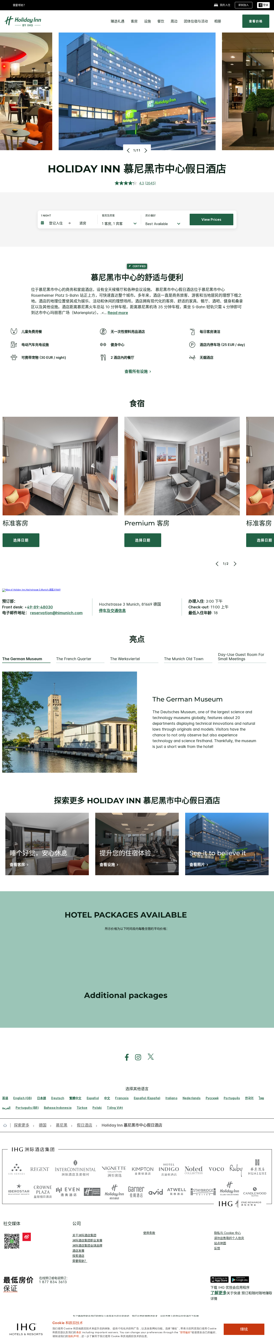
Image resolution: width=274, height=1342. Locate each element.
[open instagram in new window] (136, 1057)
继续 (244, 1329)
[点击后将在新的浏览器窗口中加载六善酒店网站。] (16, 1168)
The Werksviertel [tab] (125, 659)
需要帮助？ (79, 1261)
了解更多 (218, 1292)
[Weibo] (26, 1237)
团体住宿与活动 (196, 21)
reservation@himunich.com (56, 613)
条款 (79, 1332)
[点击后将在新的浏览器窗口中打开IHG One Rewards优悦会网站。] (240, 1204)
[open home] (6, 1125)
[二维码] (11, 1241)
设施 (147, 21)
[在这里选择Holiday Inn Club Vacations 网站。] (229, 1190)
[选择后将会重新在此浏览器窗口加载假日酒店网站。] (114, 1190)
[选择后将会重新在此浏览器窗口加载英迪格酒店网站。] (169, 1168)
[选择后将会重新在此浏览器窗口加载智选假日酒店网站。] (92, 1190)
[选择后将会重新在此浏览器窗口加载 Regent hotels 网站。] (39, 1168)
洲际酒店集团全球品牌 (87, 1245)
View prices (211, 219)
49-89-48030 (40, 607)
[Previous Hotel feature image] (128, 150)
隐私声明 (73, 1336)
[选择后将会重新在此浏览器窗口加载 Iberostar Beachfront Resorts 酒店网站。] (18, 1190)
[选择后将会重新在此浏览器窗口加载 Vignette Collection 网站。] (114, 1167)
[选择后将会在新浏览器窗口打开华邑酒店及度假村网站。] (257, 1168)
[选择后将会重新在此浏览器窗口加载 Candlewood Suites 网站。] (254, 1190)
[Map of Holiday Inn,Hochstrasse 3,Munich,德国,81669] (31, 589)
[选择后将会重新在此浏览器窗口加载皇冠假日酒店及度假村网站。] (43, 1190)
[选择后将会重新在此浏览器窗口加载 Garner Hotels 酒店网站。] (136, 1190)
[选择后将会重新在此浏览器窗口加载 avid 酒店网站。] (156, 1190)
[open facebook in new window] (124, 1057)
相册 (217, 21)
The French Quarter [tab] (73, 659)
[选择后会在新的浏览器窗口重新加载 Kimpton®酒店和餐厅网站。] (142, 1168)
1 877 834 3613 (53, 1282)
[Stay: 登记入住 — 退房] (67, 223)
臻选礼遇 (117, 21)
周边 (174, 21)
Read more (118, 312)
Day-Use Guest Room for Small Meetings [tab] (241, 656)
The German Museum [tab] (22, 659)
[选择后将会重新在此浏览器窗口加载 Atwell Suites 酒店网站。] (176, 1190)
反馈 (217, 1248)
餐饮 (160, 21)
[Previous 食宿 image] (217, 564)
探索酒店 (78, 1255)
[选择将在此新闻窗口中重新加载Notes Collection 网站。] (194, 1168)
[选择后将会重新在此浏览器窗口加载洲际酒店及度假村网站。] (75, 1168)
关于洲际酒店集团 (84, 1235)
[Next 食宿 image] (234, 564)
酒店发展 (78, 1250)
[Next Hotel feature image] (145, 150)
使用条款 (149, 1233)
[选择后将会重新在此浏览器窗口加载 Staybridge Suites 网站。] (203, 1190)
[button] (263, 5)
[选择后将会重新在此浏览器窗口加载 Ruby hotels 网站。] (236, 1168)
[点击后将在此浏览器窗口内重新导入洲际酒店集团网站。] (33, 1149)
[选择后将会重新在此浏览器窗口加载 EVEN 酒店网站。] (68, 1190)
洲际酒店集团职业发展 (87, 1240)
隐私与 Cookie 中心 (227, 1233)
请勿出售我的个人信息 (229, 1238)
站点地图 (220, 1243)
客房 (134, 21)
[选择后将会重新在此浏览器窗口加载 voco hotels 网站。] (216, 1168)
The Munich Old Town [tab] (183, 659)
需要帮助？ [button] (19, 5)
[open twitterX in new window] (148, 1057)
